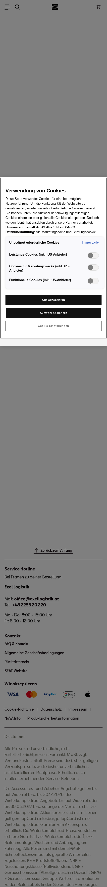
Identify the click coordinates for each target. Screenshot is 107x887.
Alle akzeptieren (53, 299)
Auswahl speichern (53, 312)
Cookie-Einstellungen (53, 325)
